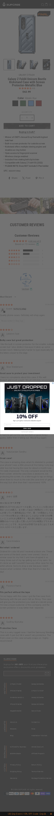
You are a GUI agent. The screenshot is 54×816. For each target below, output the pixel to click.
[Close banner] (51, 814)
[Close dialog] (53, 383)
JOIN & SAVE (27, 428)
